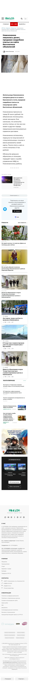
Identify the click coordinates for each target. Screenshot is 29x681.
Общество (13, 28)
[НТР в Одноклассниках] (14, 517)
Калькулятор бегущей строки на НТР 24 (12, 614)
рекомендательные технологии (10, 662)
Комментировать (14, 195)
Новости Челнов (21, 635)
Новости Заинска (20, 637)
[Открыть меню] (3, 18)
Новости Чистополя (9, 637)
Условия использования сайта (10, 600)
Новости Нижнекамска (10, 632)
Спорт (3, 566)
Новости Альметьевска (10, 635)
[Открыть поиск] (21, 18)
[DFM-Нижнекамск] (18, 624)
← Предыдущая (7, 678)
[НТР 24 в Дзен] (24, 517)
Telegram (18, 211)
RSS (2, 605)
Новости (8, 28)
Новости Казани (20, 632)
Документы (4, 607)
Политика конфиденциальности (10, 595)
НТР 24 (3, 28)
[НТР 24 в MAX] (5, 517)
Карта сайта (5, 602)
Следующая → (21, 678)
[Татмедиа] (8, 624)
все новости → (22, 222)
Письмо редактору (9, 588)
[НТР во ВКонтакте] (11, 517)
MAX (18, 217)
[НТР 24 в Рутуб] (20, 517)
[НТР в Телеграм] (17, 517)
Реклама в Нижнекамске (8, 612)
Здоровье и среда (6, 568)
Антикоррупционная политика (10, 609)
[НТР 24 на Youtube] (8, 517)
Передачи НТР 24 (6, 573)
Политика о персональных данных (11, 598)
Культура (4, 571)
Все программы (15, 486)
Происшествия (5, 564)
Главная (6, 24)
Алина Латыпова (10, 51)
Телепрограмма (15, 482)
